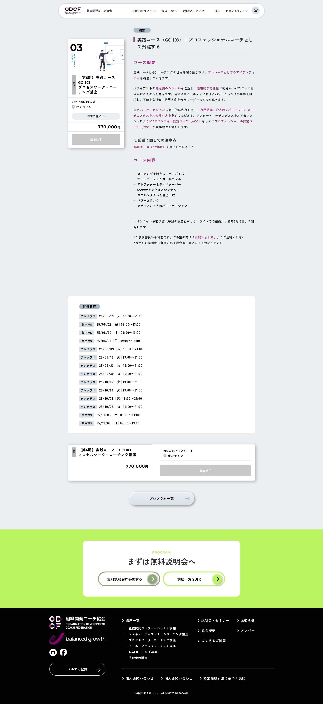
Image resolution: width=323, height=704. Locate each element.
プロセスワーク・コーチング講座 (152, 640)
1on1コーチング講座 (143, 652)
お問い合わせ (204, 237)
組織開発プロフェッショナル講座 (152, 628)
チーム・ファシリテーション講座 (152, 646)
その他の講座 (138, 657)
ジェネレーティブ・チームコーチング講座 (158, 634)
